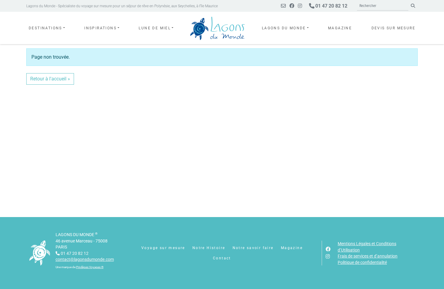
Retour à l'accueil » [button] (50, 79)
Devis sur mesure (393, 28)
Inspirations (100, 28)
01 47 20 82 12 (330, 6)
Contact (222, 258)
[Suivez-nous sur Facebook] (291, 6)
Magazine (340, 28)
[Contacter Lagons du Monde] (283, 6)
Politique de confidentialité (362, 262)
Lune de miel (155, 28)
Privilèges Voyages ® (90, 267)
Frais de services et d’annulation (367, 256)
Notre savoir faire (253, 248)
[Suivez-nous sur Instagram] (300, 6)
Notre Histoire (208, 248)
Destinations (45, 28)
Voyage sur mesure (163, 248)
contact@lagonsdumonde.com (85, 259)
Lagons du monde (284, 28)
